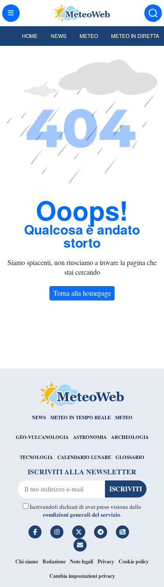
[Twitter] (78, 532)
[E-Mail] (80, 545)
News (58, 35)
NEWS (39, 417)
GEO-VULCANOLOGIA (42, 437)
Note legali (81, 561)
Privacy (106, 561)
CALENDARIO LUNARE (84, 457)
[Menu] (11, 13)
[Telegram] (100, 532)
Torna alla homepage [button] (82, 292)
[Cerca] (153, 13)
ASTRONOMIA (90, 437)
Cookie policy (134, 561)
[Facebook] (35, 532)
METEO (124, 417)
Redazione (54, 561)
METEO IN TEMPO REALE (80, 417)
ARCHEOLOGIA (130, 437)
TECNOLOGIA (36, 457)
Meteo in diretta (135, 35)
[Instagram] (56, 532)
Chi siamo (26, 561)
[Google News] (122, 532)
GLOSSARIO (129, 457)
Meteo (89, 35)
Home (30, 35)
